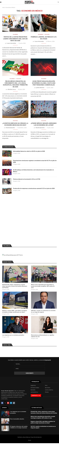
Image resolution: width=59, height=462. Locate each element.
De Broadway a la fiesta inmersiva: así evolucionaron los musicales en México (33, 170)
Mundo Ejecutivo (10, 127)
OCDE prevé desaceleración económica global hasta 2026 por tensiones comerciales (43, 83)
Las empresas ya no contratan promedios (13, 335)
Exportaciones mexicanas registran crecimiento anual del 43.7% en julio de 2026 (35, 161)
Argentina (33, 385)
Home (29, 440)
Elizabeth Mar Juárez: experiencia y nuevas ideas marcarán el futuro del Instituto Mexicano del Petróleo (14, 286)
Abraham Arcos (12, 89)
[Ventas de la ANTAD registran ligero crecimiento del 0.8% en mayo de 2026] (15, 23)
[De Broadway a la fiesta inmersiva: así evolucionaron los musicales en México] (7, 172)
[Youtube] (8, 403)
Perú (46, 385)
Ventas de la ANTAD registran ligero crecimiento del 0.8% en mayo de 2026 (15, 38)
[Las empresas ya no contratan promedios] (15, 324)
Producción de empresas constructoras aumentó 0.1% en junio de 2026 (34, 188)
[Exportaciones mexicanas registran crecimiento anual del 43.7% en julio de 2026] (7, 163)
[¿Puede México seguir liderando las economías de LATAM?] (44, 109)
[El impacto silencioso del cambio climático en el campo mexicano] (5, 428)
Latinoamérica (34, 392)
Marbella (33, 389)
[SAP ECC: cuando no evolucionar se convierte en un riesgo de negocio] (44, 300)
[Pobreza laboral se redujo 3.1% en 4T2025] (44, 23)
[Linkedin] (11, 403)
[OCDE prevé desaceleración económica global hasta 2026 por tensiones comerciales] (44, 67)
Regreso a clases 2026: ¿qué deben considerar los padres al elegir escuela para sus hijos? (14, 311)
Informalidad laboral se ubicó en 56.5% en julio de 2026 (29, 151)
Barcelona (47, 387)
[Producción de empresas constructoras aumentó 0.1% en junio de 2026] (7, 191)
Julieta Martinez (40, 87)
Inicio (3, 7)
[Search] (58, 2)
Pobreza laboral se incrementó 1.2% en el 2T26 (26, 179)
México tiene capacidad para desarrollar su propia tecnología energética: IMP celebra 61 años (43, 286)
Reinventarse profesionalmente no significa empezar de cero (42, 335)
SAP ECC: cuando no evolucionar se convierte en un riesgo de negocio (43, 311)
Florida (47, 392)
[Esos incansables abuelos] (5, 421)
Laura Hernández (11, 43)
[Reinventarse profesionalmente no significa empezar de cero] (44, 324)
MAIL (39, 395)
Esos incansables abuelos (17, 419)
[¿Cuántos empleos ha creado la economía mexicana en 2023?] (15, 109)
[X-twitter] (5, 403)
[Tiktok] (14, 403)
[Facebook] (2, 403)
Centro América (49, 389)
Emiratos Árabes (35, 387)
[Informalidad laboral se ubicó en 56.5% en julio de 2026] (7, 153)
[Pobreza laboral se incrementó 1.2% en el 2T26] (7, 181)
